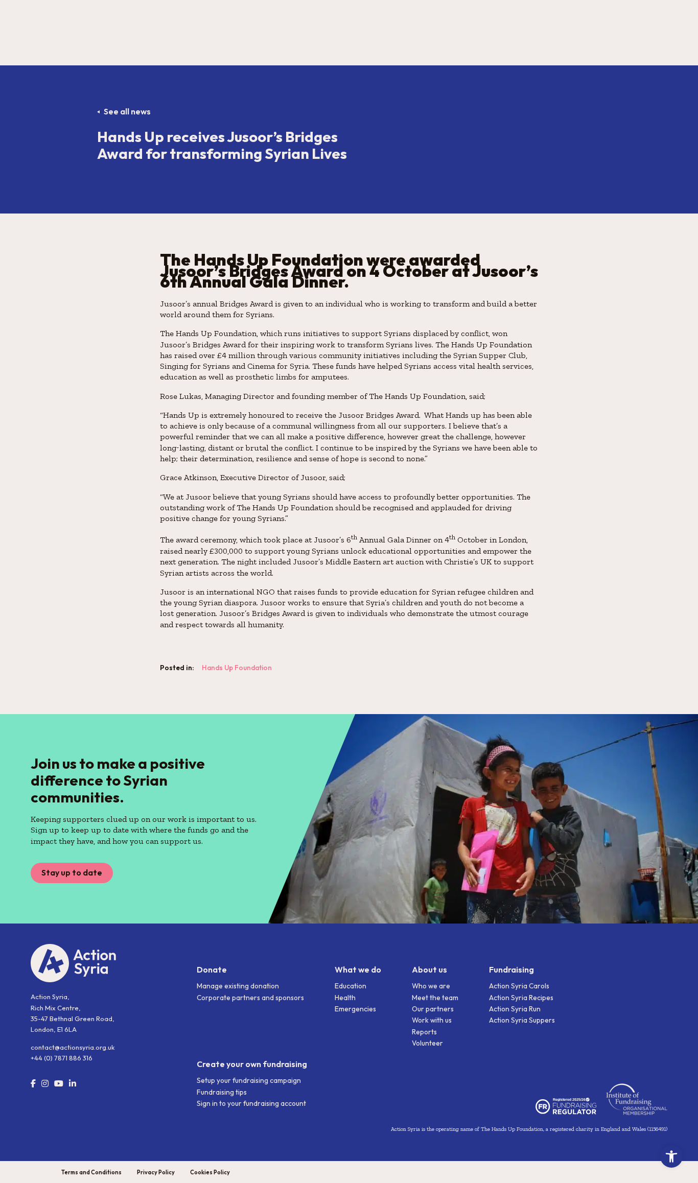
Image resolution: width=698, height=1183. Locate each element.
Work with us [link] (432, 1020)
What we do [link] (358, 969)
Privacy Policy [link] (156, 1172)
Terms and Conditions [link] (91, 1172)
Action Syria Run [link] (515, 1008)
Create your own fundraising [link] (252, 1064)
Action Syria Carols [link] (519, 985)
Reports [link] (424, 1031)
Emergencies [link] (355, 1008)
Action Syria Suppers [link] (522, 1020)
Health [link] (345, 997)
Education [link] (350, 985)
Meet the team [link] (435, 997)
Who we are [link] (431, 985)
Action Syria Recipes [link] (521, 997)
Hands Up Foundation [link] (237, 667)
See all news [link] (127, 111)
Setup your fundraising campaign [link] (249, 1080)
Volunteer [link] (427, 1043)
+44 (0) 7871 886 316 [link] (61, 1058)
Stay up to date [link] (71, 872)
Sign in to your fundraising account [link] (251, 1103)
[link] (671, 1156)
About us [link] (429, 969)
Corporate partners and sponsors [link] (250, 997)
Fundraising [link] (511, 969)
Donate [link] (212, 969)
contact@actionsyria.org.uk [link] (72, 1047)
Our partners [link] (433, 1008)
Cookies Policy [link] (210, 1172)
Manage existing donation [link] (238, 985)
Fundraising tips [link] (222, 1092)
